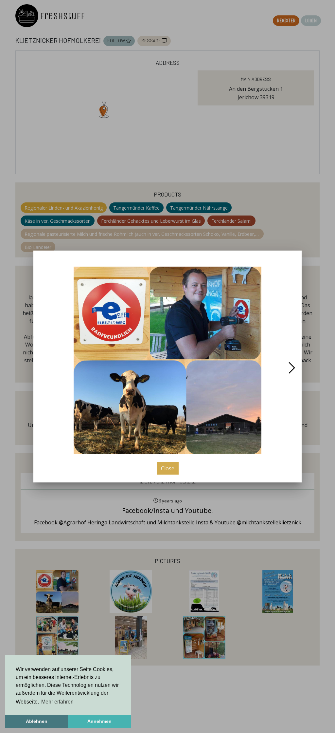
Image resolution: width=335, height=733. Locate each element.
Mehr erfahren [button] (57, 702)
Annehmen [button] (99, 721)
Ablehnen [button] (36, 721)
